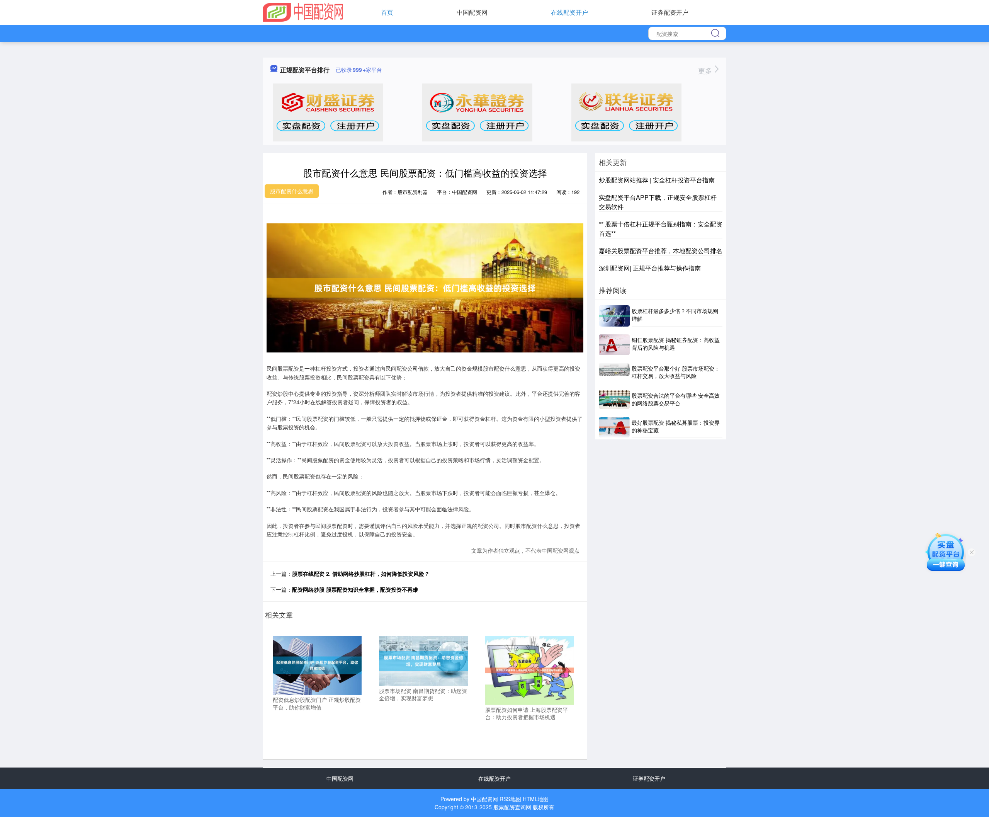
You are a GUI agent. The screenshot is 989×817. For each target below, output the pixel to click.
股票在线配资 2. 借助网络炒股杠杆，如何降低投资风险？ (361, 573)
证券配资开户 (669, 12)
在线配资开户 (569, 12)
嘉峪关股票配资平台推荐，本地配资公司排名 (660, 250)
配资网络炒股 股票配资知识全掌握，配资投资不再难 (355, 589)
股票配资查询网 (512, 807)
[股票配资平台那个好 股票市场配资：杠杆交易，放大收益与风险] (614, 372)
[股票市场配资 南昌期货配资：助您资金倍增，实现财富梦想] (423, 660)
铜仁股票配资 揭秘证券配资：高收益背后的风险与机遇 (676, 343)
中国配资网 (472, 12)
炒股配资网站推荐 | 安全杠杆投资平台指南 (657, 179)
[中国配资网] (303, 11)
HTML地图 (536, 799)
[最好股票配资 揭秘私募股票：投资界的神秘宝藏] (614, 427)
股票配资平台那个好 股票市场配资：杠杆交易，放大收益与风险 (676, 372)
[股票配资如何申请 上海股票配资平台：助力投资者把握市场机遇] (529, 669)
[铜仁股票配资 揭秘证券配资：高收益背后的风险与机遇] (614, 344)
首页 (387, 12)
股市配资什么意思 (291, 191)
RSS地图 (510, 799)
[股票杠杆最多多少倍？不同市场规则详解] (614, 316)
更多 (706, 70)
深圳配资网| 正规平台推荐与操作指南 (650, 268)
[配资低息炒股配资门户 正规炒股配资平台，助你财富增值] (317, 665)
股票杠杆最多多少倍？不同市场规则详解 (675, 314)
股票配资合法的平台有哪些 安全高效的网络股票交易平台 (676, 399)
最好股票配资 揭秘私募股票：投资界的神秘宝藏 (676, 426)
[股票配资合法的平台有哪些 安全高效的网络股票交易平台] (614, 399)
